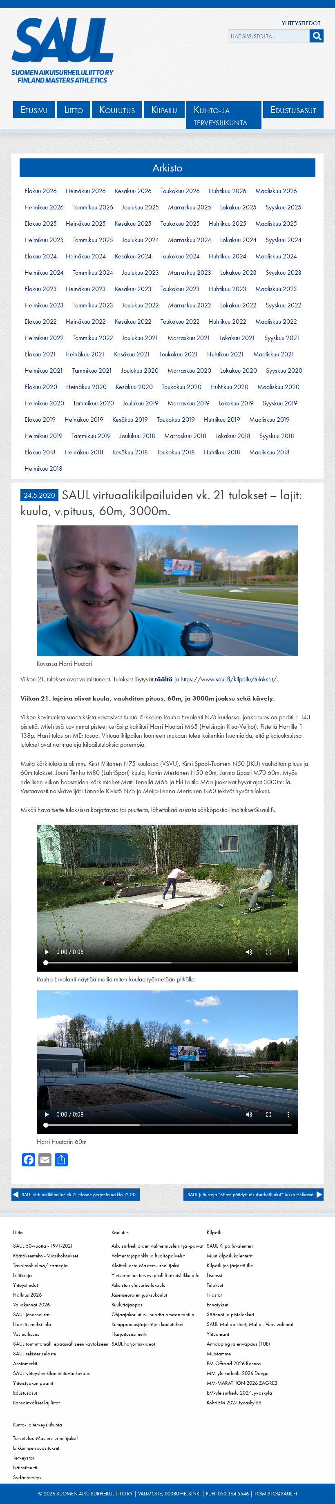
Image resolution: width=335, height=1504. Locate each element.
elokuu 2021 (40, 354)
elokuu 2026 (41, 191)
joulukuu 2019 (141, 403)
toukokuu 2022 (180, 322)
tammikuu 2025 (93, 240)
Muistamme (219, 1353)
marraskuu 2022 (189, 305)
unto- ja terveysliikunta (220, 115)
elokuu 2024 (41, 256)
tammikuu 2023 (93, 305)
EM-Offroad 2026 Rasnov (234, 1363)
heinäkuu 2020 (86, 387)
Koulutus (120, 1232)
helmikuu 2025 (44, 240)
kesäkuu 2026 (133, 191)
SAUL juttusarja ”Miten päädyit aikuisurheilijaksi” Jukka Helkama (250, 1194)
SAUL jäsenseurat (31, 1314)
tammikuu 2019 (91, 436)
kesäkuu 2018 (130, 452)
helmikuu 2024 (44, 273)
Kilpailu (215, 1232)
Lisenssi (214, 1275)
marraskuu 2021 (189, 338)
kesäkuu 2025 (133, 224)
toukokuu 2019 (176, 420)
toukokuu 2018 (176, 452)
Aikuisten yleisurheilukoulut (139, 1285)
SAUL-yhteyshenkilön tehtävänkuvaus (51, 1373)
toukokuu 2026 (180, 191)
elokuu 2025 (41, 224)
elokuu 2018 (40, 452)
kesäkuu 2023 (133, 289)
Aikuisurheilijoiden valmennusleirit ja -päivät (157, 1245)
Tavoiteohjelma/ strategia (40, 1265)
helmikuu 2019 (44, 436)
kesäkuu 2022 (133, 322)
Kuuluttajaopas (127, 1304)
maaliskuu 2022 (276, 322)
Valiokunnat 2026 (31, 1304)
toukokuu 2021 (178, 354)
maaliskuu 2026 (276, 191)
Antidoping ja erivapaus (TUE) (238, 1343)
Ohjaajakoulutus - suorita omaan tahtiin (153, 1314)
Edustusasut (25, 1392)
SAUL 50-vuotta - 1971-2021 (43, 1245)
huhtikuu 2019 (222, 420)
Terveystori (24, 1457)
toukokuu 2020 (181, 387)
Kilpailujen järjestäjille (230, 1265)
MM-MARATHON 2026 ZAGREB (242, 1382)
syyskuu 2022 (284, 305)
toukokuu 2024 (180, 256)
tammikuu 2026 (93, 207)
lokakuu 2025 (238, 207)
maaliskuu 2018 (269, 452)
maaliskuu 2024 (276, 256)
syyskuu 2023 (284, 273)
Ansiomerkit (25, 1363)
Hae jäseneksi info (32, 1324)
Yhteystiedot (301, 23)
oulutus (117, 109)
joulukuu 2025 (140, 207)
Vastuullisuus (26, 1333)
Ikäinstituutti (25, 1467)
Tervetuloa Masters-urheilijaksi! (45, 1438)
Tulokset (215, 1285)
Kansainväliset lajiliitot (36, 1402)
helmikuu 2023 (44, 305)
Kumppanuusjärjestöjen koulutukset (147, 1324)
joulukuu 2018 (137, 436)
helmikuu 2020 (44, 403)
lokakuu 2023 (238, 273)
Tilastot (214, 1294)
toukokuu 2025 (180, 224)
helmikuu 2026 (44, 207)
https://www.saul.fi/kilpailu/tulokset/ (229, 679)
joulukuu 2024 (140, 240)
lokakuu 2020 (238, 371)
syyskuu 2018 (276, 436)
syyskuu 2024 (284, 240)
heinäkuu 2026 (86, 191)
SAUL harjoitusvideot (133, 1343)
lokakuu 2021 (237, 338)
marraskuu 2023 (189, 273)
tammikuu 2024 (93, 273)
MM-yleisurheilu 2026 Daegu (237, 1373)
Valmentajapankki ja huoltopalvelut (148, 1255)
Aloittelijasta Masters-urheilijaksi (145, 1265)
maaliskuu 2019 (269, 420)
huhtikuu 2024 (227, 256)
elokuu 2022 (41, 322)
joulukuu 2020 (140, 371)
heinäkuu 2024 (86, 256)
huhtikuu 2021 (225, 354)
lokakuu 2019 (236, 403)
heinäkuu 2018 (84, 452)
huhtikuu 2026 (227, 191)
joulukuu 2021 (140, 338)
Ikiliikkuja (22, 1275)
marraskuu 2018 (185, 436)
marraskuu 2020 (189, 371)
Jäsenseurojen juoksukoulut (139, 1294)
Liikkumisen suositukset (36, 1447)
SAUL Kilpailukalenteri (230, 1245)
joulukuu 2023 (140, 273)
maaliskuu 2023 (276, 289)
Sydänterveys (27, 1477)
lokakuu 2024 (238, 240)
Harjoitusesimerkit (130, 1333)
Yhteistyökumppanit (33, 1382)
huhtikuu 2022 (227, 322)
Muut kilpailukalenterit (229, 1255)
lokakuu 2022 (238, 305)
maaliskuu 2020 (278, 387)
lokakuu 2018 (232, 436)
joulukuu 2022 (140, 305)
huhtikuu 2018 (222, 452)
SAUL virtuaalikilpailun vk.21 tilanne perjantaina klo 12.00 (79, 1194)
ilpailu (164, 109)
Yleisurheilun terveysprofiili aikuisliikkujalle (155, 1275)
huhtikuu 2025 (227, 224)
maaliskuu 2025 (276, 224)
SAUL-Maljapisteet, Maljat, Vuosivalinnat (250, 1324)
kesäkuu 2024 (133, 256)
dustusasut (293, 109)
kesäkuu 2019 (130, 420)
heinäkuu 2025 (86, 224)
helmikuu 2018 (44, 469)
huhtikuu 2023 (227, 289)
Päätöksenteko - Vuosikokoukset (45, 1255)
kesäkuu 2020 (134, 387)
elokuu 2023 (41, 289)
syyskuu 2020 (284, 371)
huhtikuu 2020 (229, 387)
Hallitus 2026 (27, 1294)
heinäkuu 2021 (85, 354)
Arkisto (167, 167)
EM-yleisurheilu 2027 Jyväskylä (239, 1392)
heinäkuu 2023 (86, 289)
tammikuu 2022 (93, 338)
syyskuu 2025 (284, 207)
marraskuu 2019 (189, 403)
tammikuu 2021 (92, 371)
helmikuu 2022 (44, 338)
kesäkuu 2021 (132, 354)
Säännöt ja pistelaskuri (230, 1314)
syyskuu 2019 (280, 403)
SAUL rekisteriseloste (34, 1353)
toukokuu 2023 (180, 289)
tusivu (34, 109)
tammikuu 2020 (93, 403)
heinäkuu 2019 (84, 420)
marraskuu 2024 (189, 240)
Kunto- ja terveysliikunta (37, 1424)
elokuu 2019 (40, 420)
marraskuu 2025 (189, 207)
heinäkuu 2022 (86, 322)
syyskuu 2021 (282, 338)
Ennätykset (217, 1304)
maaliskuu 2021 (274, 354)
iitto (73, 109)
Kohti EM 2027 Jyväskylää (234, 1402)
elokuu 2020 (41, 387)
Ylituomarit (218, 1333)
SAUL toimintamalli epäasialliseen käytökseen (60, 1343)
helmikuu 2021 (44, 371)
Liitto (18, 1232)
